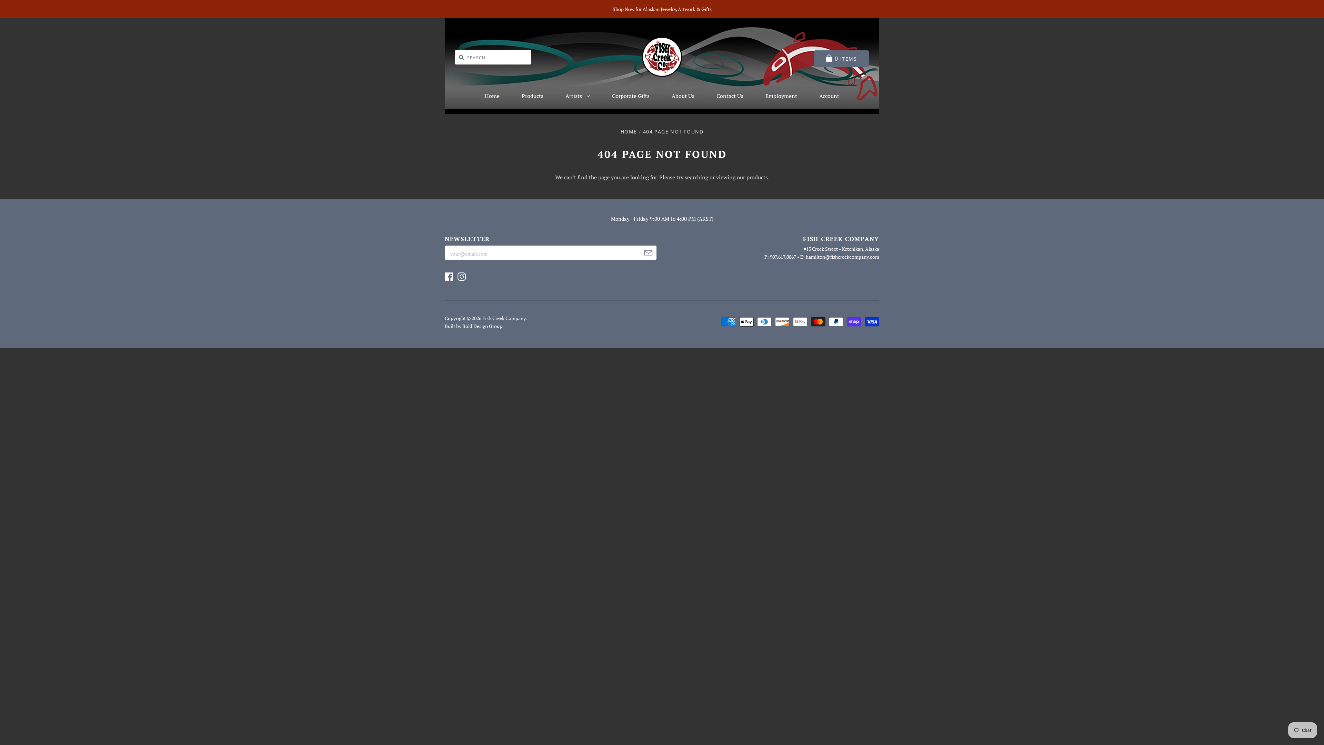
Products (532, 96)
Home (492, 96)
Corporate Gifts (631, 96)
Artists (574, 96)
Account (829, 96)
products (757, 177)
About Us (683, 96)
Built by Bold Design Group (473, 326)
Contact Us (729, 96)
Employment (781, 96)
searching (696, 177)
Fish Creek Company (503, 318)
